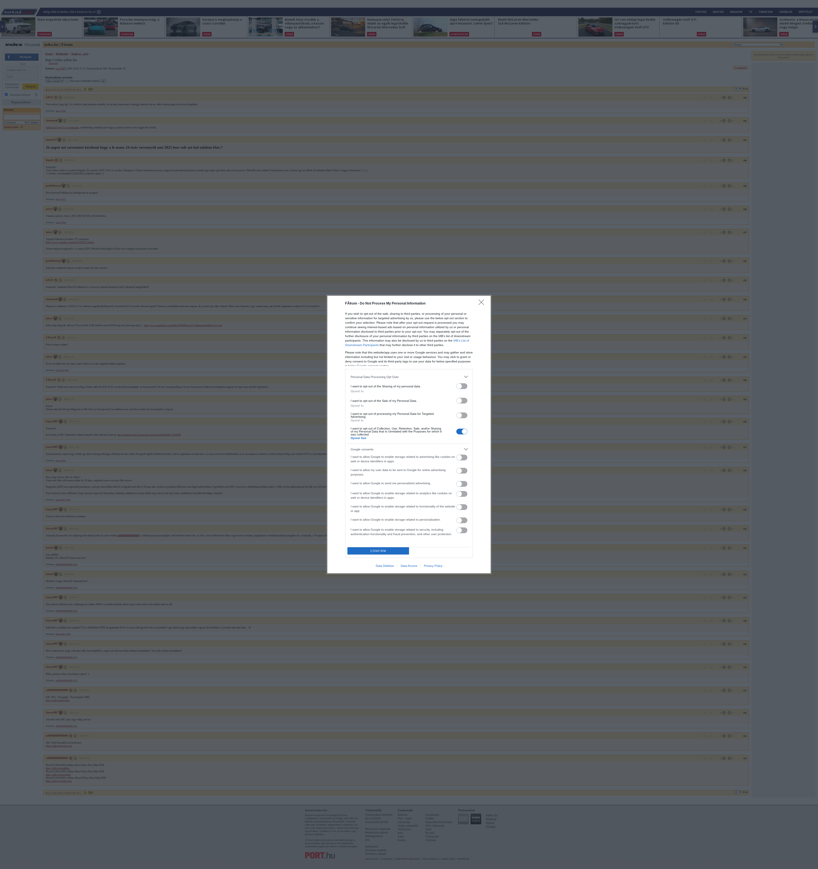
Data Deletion (385, 565)
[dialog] (409, 434)
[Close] (483, 304)
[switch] (461, 386)
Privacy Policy (433, 565)
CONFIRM (378, 551)
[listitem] (409, 377)
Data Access (409, 565)
